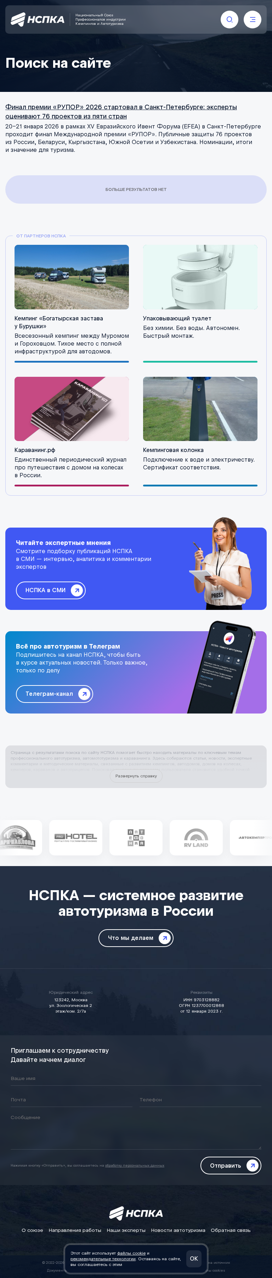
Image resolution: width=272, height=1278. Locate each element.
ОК (194, 1258)
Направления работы (75, 1230)
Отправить (225, 1165)
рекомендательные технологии (103, 1258)
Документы (57, 1270)
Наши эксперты (126, 1230)
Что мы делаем (130, 938)
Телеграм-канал (49, 693)
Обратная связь (231, 1230)
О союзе (32, 1230)
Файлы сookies (212, 1270)
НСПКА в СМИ (46, 590)
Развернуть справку (136, 775)
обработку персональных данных (134, 1165)
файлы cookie (131, 1253)
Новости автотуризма (178, 1230)
